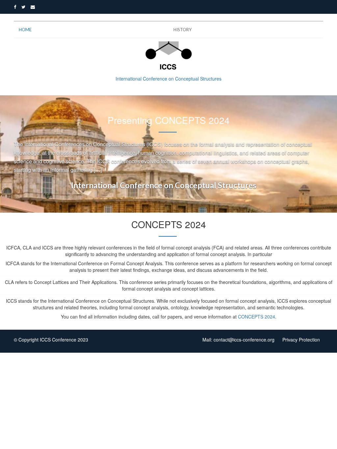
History (182, 29)
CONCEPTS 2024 (256, 316)
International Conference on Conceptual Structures (163, 185)
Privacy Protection (301, 339)
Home (25, 29)
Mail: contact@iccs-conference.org (238, 339)
